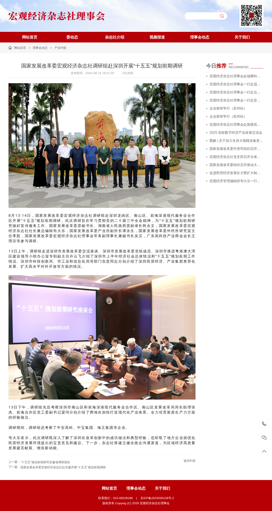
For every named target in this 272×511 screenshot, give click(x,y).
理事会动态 (199, 37)
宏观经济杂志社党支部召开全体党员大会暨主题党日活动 (237, 157)
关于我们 (242, 37)
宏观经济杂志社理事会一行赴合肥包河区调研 (237, 92)
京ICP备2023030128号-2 (157, 498)
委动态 (72, 37)
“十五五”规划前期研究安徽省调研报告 (45, 462)
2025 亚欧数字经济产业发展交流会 (236, 132)
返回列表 (190, 460)
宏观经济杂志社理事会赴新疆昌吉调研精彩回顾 (237, 124)
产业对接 (60, 47)
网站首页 (29, 37)
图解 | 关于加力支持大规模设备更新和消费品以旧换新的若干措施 (237, 140)
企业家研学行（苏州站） (228, 108)
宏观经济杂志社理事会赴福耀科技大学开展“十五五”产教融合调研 (237, 76)
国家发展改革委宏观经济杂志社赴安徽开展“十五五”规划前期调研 (63, 467)
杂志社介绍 (114, 37)
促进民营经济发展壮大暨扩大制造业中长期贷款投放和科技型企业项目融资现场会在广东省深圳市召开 (237, 173)
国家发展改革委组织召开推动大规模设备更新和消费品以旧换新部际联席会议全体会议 (237, 165)
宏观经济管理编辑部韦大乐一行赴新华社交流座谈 (237, 181)
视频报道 (157, 37)
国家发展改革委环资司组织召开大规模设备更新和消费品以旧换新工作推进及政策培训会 (237, 149)
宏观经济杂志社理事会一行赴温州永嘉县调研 (237, 84)
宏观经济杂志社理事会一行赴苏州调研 (237, 100)
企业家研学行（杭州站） (228, 116)
